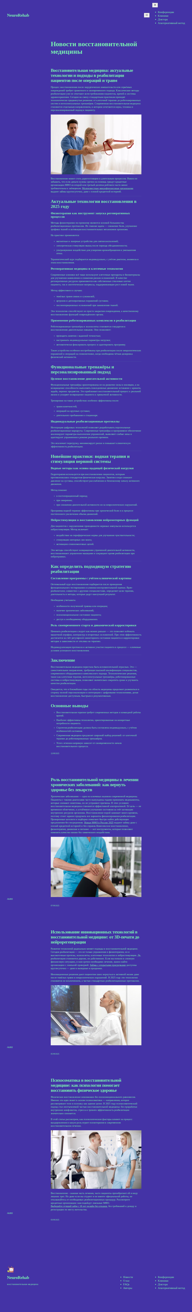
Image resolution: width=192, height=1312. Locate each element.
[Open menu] (147, 15)
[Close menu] (155, 5)
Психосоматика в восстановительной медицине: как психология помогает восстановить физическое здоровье (86, 1085)
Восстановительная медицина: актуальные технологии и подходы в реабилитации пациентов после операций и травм (92, 75)
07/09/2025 (55, 906)
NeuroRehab (18, 15)
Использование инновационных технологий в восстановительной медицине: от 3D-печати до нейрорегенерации (95, 936)
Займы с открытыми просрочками (108, 965)
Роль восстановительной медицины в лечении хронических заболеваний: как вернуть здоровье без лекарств (94, 784)
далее (10, 898)
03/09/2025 (55, 1220)
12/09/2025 (55, 753)
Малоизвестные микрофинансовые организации (107, 188)
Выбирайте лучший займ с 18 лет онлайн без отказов (79, 1206)
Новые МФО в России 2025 (98, 822)
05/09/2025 (55, 1054)
